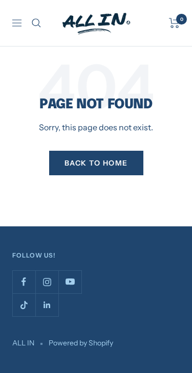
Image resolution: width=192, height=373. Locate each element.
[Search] (36, 23)
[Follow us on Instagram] (46, 281)
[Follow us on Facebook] (23, 281)
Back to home (96, 163)
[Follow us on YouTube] (69, 281)
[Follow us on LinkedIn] (46, 304)
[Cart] (174, 23)
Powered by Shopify (81, 342)
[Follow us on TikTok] (23, 304)
